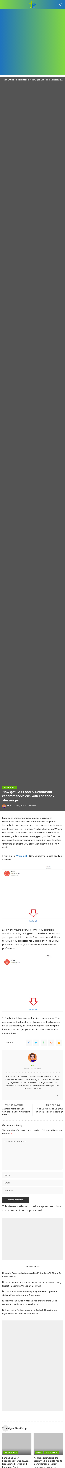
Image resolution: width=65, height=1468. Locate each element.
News (38, 1453)
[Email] (59, 1043)
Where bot (21, 856)
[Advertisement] (32, 43)
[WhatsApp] (44, 1043)
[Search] (61, 4)
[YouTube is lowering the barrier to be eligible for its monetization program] (48, 1444)
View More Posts (32, 1069)
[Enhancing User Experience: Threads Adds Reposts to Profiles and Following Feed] (16, 1444)
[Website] (58, 1095)
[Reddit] (51, 1043)
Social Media (10, 787)
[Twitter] (36, 1043)
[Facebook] (29, 1043)
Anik (9, 806)
